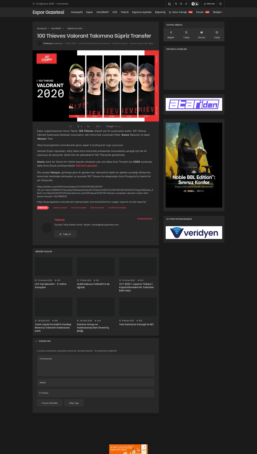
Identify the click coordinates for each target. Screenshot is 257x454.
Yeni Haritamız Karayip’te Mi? (136, 324)
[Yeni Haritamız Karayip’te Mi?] (138, 307)
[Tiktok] (186, 3)
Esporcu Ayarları (142, 12)
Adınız (42, 382)
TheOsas (47, 43)
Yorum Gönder (50, 403)
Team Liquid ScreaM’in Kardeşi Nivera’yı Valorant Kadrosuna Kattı (53, 327)
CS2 (114, 12)
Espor (89, 12)
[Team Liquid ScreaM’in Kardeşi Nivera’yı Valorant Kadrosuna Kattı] (53, 307)
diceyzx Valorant (79, 208)
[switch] (195, 4)
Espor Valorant (97, 208)
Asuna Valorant (60, 208)
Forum (202, 12)
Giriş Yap (210, 3)
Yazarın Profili (144, 219)
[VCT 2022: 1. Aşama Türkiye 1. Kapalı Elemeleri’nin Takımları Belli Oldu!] (138, 266)
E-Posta (43, 392)
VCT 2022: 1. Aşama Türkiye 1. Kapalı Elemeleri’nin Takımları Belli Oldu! (136, 287)
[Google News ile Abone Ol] (113, 126)
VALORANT (102, 12)
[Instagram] (181, 3)
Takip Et (66, 234)
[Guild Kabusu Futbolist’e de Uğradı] (96, 266)
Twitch (125, 12)
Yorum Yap (45, 341)
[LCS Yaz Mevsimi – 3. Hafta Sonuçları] (53, 266)
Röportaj (160, 12)
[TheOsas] (48, 227)
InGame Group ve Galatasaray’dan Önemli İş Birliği (93, 327)
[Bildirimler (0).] (220, 4)
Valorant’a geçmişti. (86, 165)
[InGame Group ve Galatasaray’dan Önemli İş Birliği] (96, 307)
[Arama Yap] (169, 4)
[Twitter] (175, 3)
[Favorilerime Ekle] (71, 126)
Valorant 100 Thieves (117, 208)
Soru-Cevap (182, 12)
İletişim (217, 12)
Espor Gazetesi (48, 12)
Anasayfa (77, 12)
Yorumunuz (45, 358)
